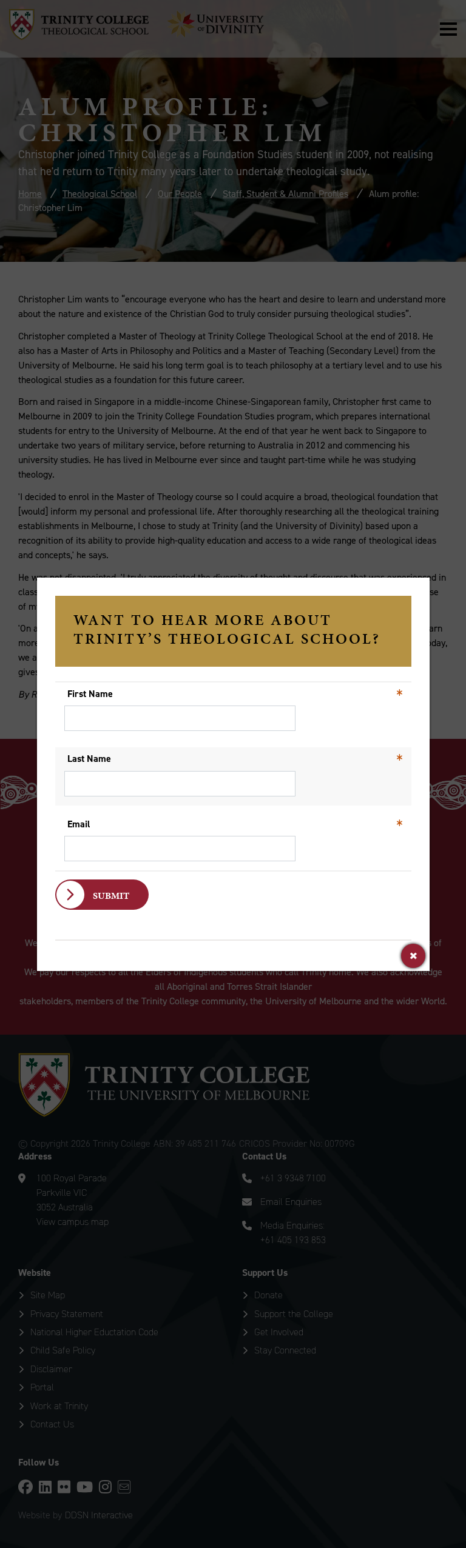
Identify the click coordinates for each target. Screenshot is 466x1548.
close (413, 956)
